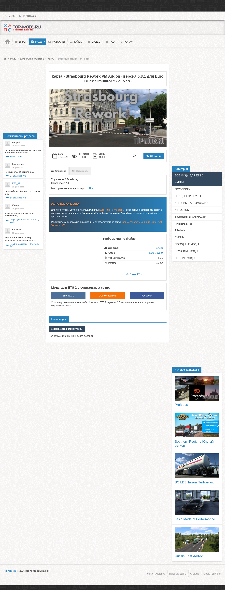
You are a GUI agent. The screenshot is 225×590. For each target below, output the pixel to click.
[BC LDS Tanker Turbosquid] (197, 465)
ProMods (181, 404)
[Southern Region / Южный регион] (197, 425)
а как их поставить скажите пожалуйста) (19, 214)
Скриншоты (82, 171)
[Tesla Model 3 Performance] (197, 502)
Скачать (135, 274)
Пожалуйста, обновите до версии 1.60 (23, 192)
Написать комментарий (68, 328)
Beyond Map (16, 156)
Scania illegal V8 (18, 176)
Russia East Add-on (189, 556)
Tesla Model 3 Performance (195, 519)
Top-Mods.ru (9, 570)
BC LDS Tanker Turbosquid (194, 482)
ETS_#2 (16, 183)
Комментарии (58, 319)
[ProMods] (197, 388)
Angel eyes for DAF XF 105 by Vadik (24, 220)
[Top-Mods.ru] (22, 28)
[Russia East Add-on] (197, 539)
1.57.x (89, 188)
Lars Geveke (156, 252)
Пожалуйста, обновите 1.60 (19, 172)
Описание (60, 171)
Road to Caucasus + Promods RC (24, 245)
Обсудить (155, 156)
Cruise (159, 247)
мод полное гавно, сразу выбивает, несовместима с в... (21, 238)
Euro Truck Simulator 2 (111, 209)
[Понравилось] (134, 156)
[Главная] (7, 41)
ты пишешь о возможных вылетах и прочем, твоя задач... (23, 151)
